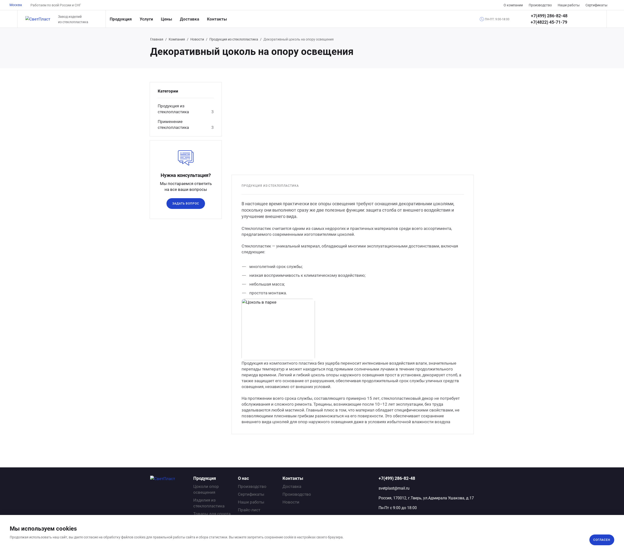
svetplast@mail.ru (394, 488)
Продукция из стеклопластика (233, 39)
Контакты (217, 19)
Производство (540, 5)
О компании (513, 5)
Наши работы (569, 5)
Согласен (601, 540)
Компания (177, 39)
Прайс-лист (249, 509)
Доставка (189, 19)
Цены (166, 19)
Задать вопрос (185, 203)
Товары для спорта (212, 513)
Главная (156, 39)
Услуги (146, 19)
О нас (243, 478)
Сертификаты (596, 5)
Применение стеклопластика (173, 124)
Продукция (121, 19)
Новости (197, 39)
